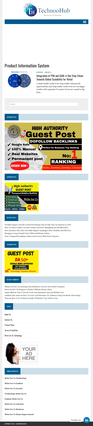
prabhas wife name (12, 295)
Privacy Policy (9, 325)
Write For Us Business (14, 409)
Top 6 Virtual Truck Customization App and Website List (40, 292)
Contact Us (8, 319)
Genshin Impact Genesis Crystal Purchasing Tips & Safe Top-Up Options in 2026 (38, 224)
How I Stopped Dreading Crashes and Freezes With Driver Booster (32, 236)
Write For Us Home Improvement (19, 414)
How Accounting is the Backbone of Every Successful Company (39, 286)
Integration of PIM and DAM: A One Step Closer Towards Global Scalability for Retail (59, 77)
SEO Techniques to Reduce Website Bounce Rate (32, 289)
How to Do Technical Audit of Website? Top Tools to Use (34, 298)
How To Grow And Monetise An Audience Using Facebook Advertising (51, 295)
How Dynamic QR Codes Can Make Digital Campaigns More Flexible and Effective (38, 230)
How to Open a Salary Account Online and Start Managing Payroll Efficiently (36, 227)
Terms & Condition (11, 330)
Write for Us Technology (13, 335)
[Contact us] (87, 420)
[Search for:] (43, 104)
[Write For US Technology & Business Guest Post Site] (46, 9)
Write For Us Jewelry (14, 388)
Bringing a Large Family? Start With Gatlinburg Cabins (27, 233)
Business (39, 72)
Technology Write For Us (15, 393)
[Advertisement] (46, 43)
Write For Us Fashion (14, 383)
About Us (8, 314)
